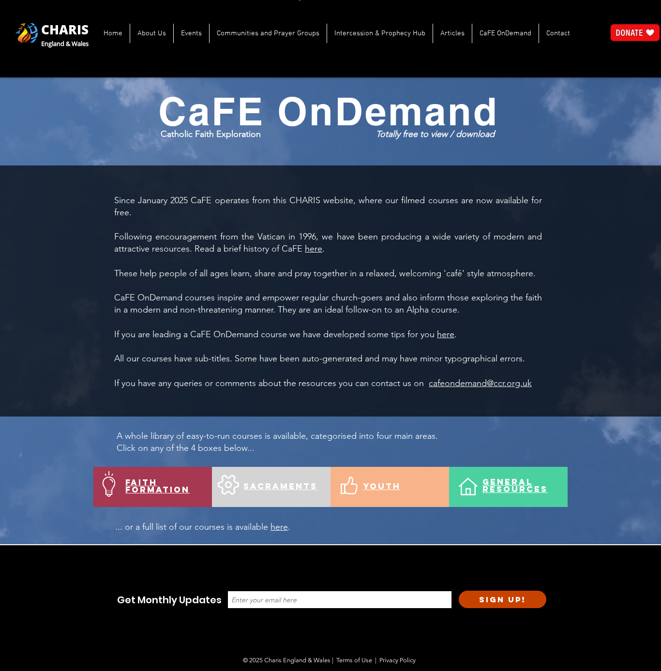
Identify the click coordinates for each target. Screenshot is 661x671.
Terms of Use (354, 660)
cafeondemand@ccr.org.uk (480, 383)
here (313, 248)
